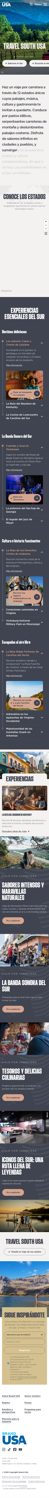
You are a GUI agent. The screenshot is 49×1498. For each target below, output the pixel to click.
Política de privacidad (11, 1477)
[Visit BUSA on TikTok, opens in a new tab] (9, 1449)
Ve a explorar (13, 920)
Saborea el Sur (15, 63)
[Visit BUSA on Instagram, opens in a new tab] (4, 1449)
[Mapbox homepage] (6, 290)
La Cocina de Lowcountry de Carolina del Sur (22, 416)
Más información (14, 365)
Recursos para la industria (10, 1420)
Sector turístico (32, 1396)
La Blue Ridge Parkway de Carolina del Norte (22, 653)
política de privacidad (27, 1377)
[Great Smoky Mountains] (2, 72)
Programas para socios (32, 1411)
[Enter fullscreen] (46, 233)
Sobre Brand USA (11, 1396)
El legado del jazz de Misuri (19, 521)
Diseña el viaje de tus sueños (26, 1251)
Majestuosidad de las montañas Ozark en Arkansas (19, 732)
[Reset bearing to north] (46, 228)
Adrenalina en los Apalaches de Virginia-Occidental (20, 717)
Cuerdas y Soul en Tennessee (17, 447)
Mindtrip (23, 1486)
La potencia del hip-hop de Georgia (23, 510)
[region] (24, 255)
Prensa (27, 1402)
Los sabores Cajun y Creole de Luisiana (18, 343)
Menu (38, 4)
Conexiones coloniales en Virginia (22, 611)
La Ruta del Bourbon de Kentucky (21, 405)
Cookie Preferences (36, 1481)
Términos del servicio (31, 1477)
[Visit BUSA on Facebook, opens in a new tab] (15, 1449)
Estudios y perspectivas (8, 1411)
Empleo (6, 1402)
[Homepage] (6, 5)
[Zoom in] (46, 221)
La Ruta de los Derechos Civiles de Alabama (21, 552)
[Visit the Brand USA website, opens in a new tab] (14, 1438)
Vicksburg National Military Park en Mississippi (23, 622)
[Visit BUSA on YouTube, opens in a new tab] (20, 1449)
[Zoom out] (46, 225)
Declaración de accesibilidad (14, 1481)
